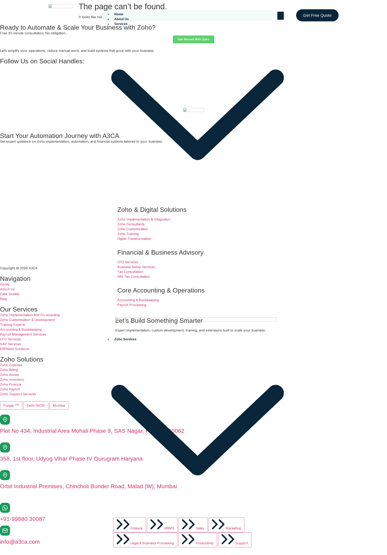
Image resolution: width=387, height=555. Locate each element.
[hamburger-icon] (280, 16)
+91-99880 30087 (22, 519)
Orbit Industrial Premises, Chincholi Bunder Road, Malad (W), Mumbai (88, 486)
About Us (121, 19)
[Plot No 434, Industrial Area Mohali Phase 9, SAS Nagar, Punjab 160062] (5, 420)
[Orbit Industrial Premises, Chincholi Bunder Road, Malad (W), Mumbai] (5, 475)
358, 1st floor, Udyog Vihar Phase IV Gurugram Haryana (71, 459)
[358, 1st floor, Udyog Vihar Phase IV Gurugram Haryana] (5, 447)
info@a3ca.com (20, 542)
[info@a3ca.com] (5, 531)
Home (118, 14)
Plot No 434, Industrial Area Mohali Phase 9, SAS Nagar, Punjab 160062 (92, 431)
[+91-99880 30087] (5, 508)
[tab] (129, 524)
